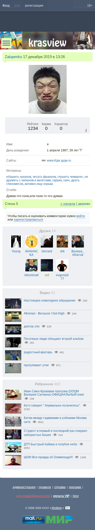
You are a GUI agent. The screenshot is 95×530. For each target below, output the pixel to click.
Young (16, 251)
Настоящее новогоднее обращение (49, 300)
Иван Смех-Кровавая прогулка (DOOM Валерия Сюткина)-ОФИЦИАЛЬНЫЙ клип (54, 393)
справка (60, 487)
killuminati (32, 275)
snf (47, 275)
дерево (84, 204)
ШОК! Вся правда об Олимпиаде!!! (48, 457)
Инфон (57, 508)
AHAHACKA (31, 253)
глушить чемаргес (70, 177)
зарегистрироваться (28, 219)
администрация (24, 487)
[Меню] (6, 43)
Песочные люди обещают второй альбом (53, 339)
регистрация (34, 5)
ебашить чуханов (18, 177)
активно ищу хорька (39, 184)
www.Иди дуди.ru (59, 160)
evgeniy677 (62, 276)
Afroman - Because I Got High (44, 313)
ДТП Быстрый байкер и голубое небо (50, 444)
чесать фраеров (44, 177)
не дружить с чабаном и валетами (47, 178)
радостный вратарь (38, 352)
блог (76, 496)
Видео (47, 293)
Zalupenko (13, 57)
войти (81, 216)
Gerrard (47, 251)
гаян (66, 180)
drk (62, 251)
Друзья (47, 231)
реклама (75, 487)
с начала (68, 204)
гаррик (57, 180)
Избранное (47, 384)
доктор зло (32, 326)
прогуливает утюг (36, 365)
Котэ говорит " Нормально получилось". (52, 405)
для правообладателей (33, 496)
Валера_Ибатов (77, 253)
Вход (6, 5)
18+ (89, 5)
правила (45, 487)
